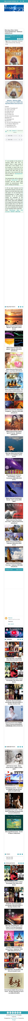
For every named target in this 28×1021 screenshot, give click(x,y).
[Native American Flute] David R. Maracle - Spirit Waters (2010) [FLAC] (14, 327)
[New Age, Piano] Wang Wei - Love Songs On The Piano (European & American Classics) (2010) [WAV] (14, 927)
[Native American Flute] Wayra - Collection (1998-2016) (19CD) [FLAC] (14, 543)
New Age (18, 42)
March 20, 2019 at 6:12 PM (14, 619)
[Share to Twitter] (22, 39)
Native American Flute (10, 42)
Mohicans (20, 41)
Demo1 (14, 130)
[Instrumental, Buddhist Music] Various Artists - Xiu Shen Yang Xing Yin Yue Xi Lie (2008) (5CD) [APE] (14, 991)
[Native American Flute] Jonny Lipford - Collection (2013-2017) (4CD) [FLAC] (14, 349)
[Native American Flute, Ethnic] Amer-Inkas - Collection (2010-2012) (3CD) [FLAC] (14, 521)
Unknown (10, 617)
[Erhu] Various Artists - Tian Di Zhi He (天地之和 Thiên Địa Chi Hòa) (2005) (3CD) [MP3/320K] (14, 789)
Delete (12, 624)
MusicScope (12, 210)
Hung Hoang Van (14, 1018)
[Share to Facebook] (18, 39)
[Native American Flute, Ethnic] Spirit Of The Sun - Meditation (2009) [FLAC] (14, 433)
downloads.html (18, 173)
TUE (11, 35)
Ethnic (9, 41)
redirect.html (14, 179)
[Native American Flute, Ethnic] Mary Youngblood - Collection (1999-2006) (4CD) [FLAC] (14, 411)
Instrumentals (14, 41)
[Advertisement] (14, 20)
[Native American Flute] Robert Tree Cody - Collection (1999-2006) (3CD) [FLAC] (14, 565)
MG (10, 130)
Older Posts (19, 569)
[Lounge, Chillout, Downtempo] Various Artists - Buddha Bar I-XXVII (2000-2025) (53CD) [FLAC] (14, 949)
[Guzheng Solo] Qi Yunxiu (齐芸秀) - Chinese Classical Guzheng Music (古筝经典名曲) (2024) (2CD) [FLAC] (14, 724)
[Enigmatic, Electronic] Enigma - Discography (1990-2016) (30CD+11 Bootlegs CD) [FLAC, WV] (14, 702)
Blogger (14, 1019)
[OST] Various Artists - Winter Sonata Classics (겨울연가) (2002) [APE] (14, 767)
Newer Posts (9, 569)
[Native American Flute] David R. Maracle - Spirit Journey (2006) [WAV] (14, 500)
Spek (18, 210)
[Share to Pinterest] (20, 39)
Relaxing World (13, 1015)
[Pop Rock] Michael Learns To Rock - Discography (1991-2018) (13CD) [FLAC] (14, 680)
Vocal (6, 44)
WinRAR (13, 211)
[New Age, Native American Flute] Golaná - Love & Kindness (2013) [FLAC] (14, 455)
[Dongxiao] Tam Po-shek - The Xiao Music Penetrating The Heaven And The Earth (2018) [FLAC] (14, 811)
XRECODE (17, 211)
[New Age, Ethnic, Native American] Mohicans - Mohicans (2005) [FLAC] (13, 31)
